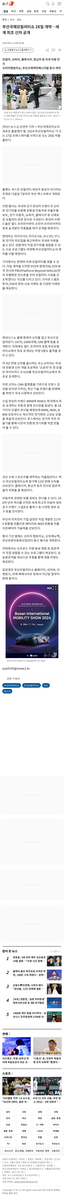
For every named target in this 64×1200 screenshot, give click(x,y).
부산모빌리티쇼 (31, 685)
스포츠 (6, 1073)
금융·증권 (56, 1118)
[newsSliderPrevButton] (51, 951)
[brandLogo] (8, 3)
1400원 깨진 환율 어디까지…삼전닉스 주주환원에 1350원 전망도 (29, 1017)
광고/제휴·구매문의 (24, 1151)
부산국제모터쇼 (11, 685)
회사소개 (9, 1151)
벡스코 (7, 691)
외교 (24, 1118)
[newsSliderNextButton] (58, 951)
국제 (56, 1112)
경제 (40, 1112)
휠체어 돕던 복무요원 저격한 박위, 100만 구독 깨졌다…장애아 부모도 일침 (29, 975)
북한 (40, 1118)
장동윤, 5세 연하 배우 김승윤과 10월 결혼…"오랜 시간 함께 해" (29, 961)
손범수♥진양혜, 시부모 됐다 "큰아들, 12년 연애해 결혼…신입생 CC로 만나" (29, 989)
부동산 (24, 1124)
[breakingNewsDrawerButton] (53, 3)
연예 (5, 1034)
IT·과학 (40, 1124)
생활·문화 (8, 1131)
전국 (4, 19)
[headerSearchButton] (47, 3)
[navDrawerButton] (59, 3)
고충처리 (56, 1151)
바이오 (56, 1124)
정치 (8, 1112)
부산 (46, 685)
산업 (8, 1124)
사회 (24, 1112)
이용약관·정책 (42, 1151)
